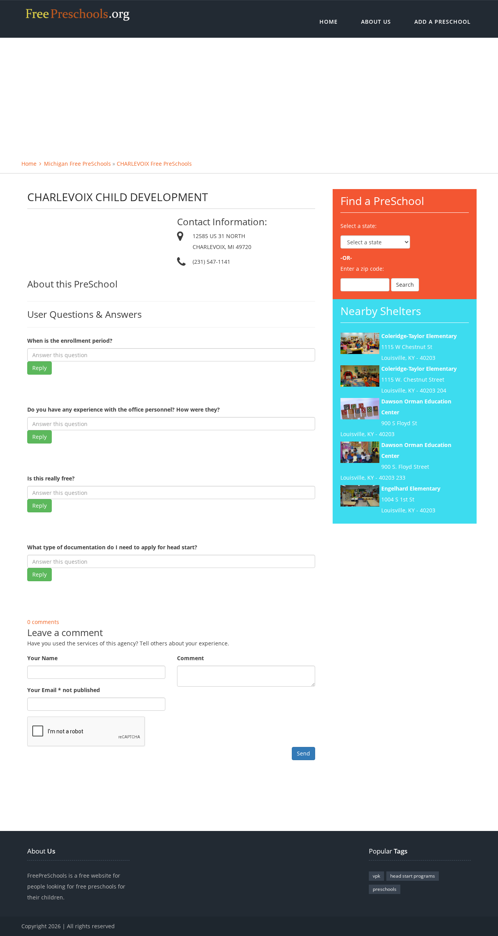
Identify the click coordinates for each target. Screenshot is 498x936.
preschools (384, 889)
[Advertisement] (249, 96)
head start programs (412, 876)
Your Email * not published (63, 690)
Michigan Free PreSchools (77, 163)
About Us (376, 21)
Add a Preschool (442, 21)
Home (328, 21)
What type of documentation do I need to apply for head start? (112, 547)
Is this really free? (51, 478)
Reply (39, 368)
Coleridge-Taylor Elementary (419, 336)
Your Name (42, 658)
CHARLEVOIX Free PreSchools (154, 163)
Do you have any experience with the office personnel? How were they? (123, 409)
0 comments (43, 622)
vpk (376, 876)
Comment (190, 658)
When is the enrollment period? (69, 340)
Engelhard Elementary (410, 488)
